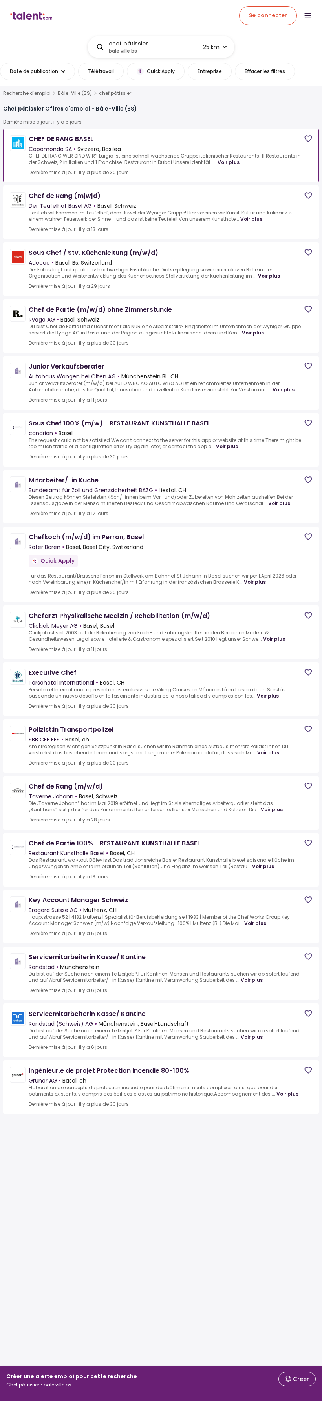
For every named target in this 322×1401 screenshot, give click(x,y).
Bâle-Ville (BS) (75, 93)
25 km (211, 47)
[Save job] (308, 138)
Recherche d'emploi (27, 93)
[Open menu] (308, 15)
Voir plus (229, 162)
